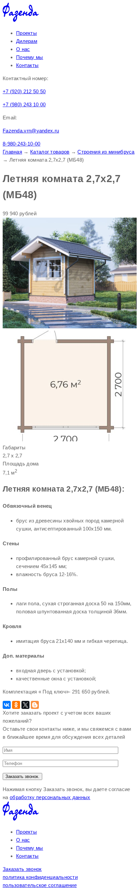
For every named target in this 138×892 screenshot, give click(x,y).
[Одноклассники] (16, 705)
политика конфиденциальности (40, 877)
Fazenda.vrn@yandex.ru (31, 130)
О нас (23, 49)
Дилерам (26, 41)
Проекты (26, 33)
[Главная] (21, 20)
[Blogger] (35, 705)
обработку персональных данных (50, 797)
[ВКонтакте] (7, 705)
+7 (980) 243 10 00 (24, 104)
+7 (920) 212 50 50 (24, 91)
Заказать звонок (22, 869)
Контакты (27, 65)
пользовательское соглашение (40, 885)
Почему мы (29, 57)
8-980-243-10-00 (22, 144)
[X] (25, 705)
